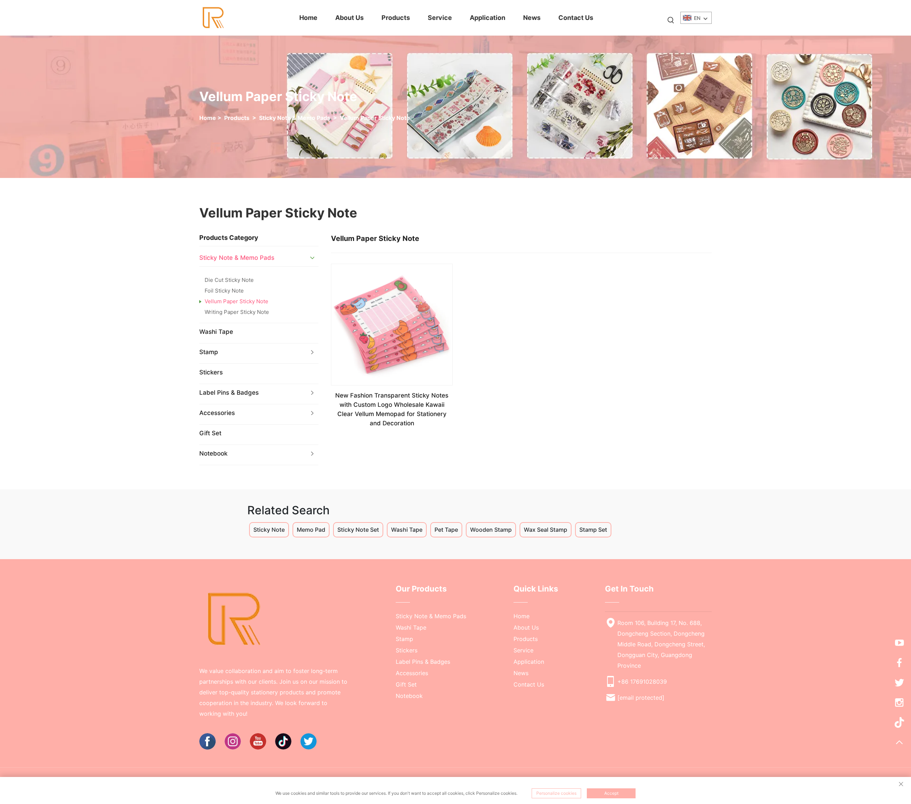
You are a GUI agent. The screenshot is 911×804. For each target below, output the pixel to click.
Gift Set (210, 433)
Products (395, 17)
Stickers (211, 372)
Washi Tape (216, 331)
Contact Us (575, 17)
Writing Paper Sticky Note (237, 312)
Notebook (213, 453)
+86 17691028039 (642, 681)
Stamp (208, 352)
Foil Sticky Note (224, 290)
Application (487, 17)
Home (308, 17)
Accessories (217, 412)
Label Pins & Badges (229, 392)
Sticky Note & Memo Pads (294, 117)
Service (440, 17)
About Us (349, 17)
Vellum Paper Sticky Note (375, 117)
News (532, 17)
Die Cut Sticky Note (229, 280)
